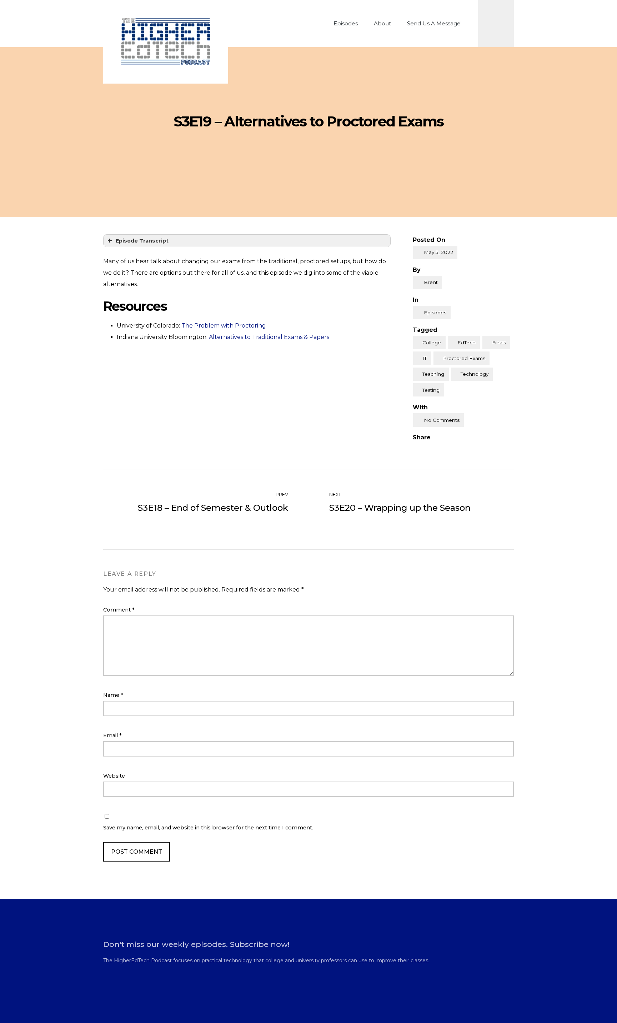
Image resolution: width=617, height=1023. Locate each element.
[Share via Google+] (445, 449)
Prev (281, 494)
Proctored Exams (464, 358)
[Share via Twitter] (430, 449)
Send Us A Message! (434, 23)
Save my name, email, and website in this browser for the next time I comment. (208, 827)
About (382, 23)
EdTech (466, 342)
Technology (474, 374)
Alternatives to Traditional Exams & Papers (269, 337)
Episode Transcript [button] (142, 241)
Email (112, 735)
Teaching (433, 374)
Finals (499, 342)
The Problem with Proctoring (223, 325)
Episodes (345, 23)
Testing (431, 390)
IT (424, 358)
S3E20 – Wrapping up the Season (400, 508)
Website (114, 776)
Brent (431, 282)
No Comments (442, 420)
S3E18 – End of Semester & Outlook (213, 508)
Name (113, 695)
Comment (119, 610)
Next (335, 494)
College (431, 342)
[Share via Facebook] (415, 449)
